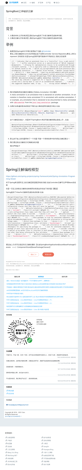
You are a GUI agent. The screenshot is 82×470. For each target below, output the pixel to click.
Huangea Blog (48, 449)
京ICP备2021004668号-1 (13, 416)
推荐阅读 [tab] (41, 276)
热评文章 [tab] (64, 276)
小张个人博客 (47, 452)
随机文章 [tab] (17, 276)
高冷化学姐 (11, 464)
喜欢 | (33, 254)
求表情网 (10, 458)
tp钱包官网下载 (48, 455)
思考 (41, 3)
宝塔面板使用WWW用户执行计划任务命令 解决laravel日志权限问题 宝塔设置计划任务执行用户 (36, 284)
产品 (49, 3)
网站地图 (11, 391)
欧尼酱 (9, 443)
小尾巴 (45, 443)
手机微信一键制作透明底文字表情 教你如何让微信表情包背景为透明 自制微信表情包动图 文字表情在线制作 (40, 287)
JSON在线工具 (12, 461)
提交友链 (11, 393)
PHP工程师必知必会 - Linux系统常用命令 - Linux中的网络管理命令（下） (29, 300)
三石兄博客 (11, 449)
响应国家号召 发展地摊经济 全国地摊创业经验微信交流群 (24, 306)
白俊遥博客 (11, 437)
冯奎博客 (46, 461)
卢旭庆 (9, 440)
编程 (33, 3)
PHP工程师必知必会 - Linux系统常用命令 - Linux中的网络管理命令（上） (29, 303)
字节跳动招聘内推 (49, 458)
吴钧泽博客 (47, 440)
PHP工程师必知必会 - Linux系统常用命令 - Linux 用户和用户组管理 (27, 309)
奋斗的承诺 (47, 437)
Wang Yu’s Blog (12, 452)
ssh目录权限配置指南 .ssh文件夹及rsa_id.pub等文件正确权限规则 (27, 290)
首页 (24, 3)
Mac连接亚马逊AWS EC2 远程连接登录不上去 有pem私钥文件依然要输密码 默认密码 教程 (34, 297)
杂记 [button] (57, 3)
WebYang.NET (12, 455)
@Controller (46, 51)
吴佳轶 (9, 446)
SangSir (46, 446)
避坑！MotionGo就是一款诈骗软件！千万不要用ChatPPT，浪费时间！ (28, 281)
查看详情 (73, 357)
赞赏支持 (48, 254)
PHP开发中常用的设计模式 (14, 293)
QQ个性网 (46, 464)
